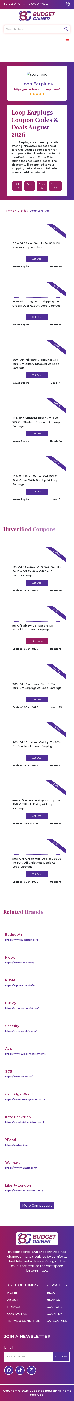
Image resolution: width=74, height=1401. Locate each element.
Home (10, 210)
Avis (8, 1049)
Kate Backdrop (18, 1117)
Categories (57, 1321)
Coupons (54, 1307)
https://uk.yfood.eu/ (16, 1144)
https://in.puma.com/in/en (20, 985)
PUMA (10, 980)
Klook (10, 957)
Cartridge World (19, 1094)
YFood (10, 1140)
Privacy (14, 1307)
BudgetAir (14, 935)
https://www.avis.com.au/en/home (25, 1053)
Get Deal (37, 258)
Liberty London (18, 1185)
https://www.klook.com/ (19, 962)
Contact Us (17, 1314)
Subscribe (61, 1356)
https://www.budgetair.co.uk (22, 939)
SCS (8, 1071)
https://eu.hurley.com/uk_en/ (22, 1008)
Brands (22, 210)
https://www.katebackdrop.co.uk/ (25, 1122)
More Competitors (37, 1205)
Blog (51, 1293)
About (12, 1300)
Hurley (10, 1003)
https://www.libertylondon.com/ (24, 1190)
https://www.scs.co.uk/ (19, 1076)
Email (8, 1347)
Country (54, 1314)
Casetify (12, 1026)
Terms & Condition (23, 1321)
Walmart (12, 1163)
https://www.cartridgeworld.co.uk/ (25, 1099)
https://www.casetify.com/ (21, 1031)
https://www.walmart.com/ (21, 1167)
